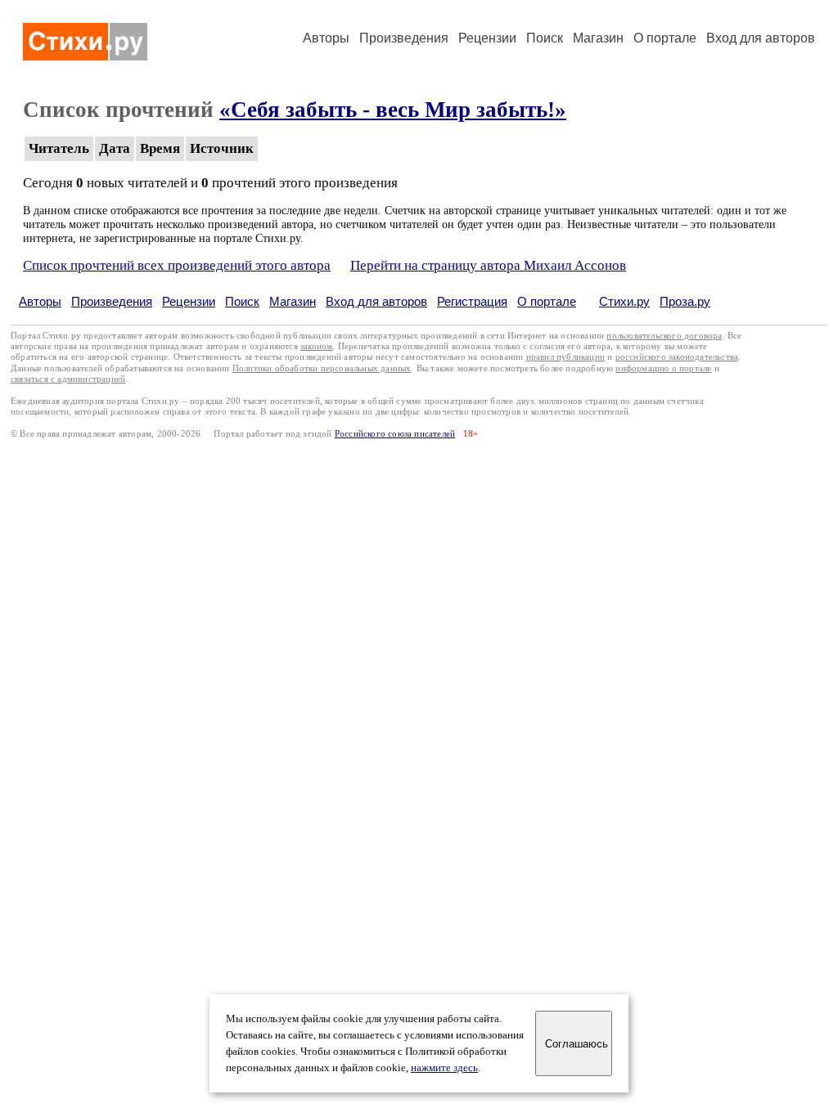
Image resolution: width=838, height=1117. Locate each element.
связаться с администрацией (68, 379)
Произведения (403, 38)
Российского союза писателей (395, 433)
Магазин (598, 38)
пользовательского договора (664, 335)
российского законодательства (677, 356)
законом (316, 346)
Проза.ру (685, 301)
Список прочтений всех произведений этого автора (177, 265)
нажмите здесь (444, 1068)
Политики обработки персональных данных (322, 368)
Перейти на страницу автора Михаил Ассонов (488, 265)
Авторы (326, 38)
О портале (546, 301)
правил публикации (565, 356)
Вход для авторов (760, 38)
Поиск (544, 38)
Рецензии (487, 38)
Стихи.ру (624, 301)
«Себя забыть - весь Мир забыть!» (392, 109)
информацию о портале (663, 368)
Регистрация (472, 301)
